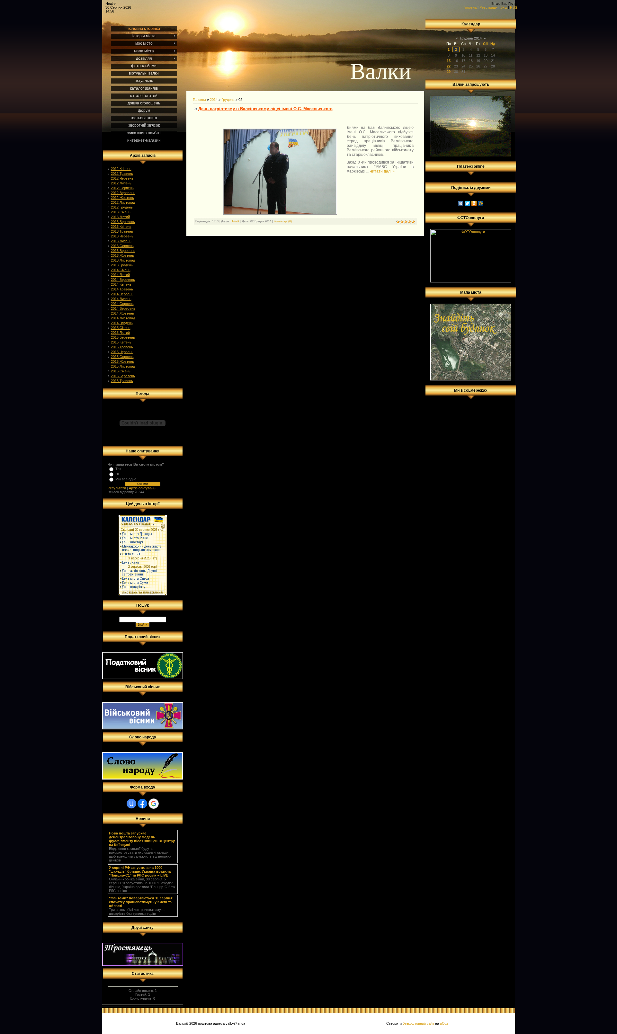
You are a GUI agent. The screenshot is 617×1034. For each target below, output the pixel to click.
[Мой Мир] (481, 203)
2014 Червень (122, 294)
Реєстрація (488, 7)
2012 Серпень (122, 188)
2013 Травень (122, 231)
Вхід (503, 7)
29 (449, 72)
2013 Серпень (122, 246)
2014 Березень (123, 279)
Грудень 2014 (471, 38)
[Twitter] (467, 203)
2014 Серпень (122, 304)
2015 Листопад (123, 366)
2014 (214, 100)
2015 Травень (122, 347)
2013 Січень (120, 212)
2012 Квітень (121, 169)
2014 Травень (122, 289)
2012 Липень (121, 183)
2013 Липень (121, 241)
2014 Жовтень (122, 313)
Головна (470, 7)
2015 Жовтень (122, 361)
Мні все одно (125, 479)
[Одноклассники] (474, 203)
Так (118, 469)
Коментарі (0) (283, 221)
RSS (513, 7)
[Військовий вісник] (142, 728)
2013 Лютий (120, 217)
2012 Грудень (122, 207)
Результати (117, 488)
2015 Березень (123, 337)
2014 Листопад (123, 318)
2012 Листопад (123, 202)
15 (449, 61)
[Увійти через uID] (131, 803)
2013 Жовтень (122, 255)
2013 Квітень (121, 226)
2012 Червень (122, 178)
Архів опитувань (142, 488)
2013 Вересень (123, 251)
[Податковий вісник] (142, 678)
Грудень (228, 100)
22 (449, 66)
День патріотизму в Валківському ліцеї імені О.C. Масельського (265, 108)
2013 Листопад (123, 260)
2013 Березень (123, 222)
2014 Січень (120, 270)
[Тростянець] (142, 965)
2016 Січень (120, 371)
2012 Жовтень (122, 198)
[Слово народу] (142, 778)
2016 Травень (122, 381)
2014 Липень (121, 299)
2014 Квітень (121, 284)
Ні (117, 474)
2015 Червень (122, 352)
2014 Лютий (120, 275)
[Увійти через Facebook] (142, 803)
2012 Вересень (123, 193)
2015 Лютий (120, 332)
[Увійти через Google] (153, 803)
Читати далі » (382, 171)
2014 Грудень (122, 323)
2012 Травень (122, 173)
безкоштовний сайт (418, 1023)
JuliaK (235, 221)
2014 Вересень (123, 308)
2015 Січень (120, 328)
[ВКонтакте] (460, 203)
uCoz (444, 1023)
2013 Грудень (122, 265)
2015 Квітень (121, 342)
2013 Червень (122, 236)
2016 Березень (123, 376)
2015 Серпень (122, 357)
